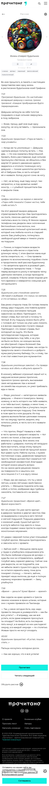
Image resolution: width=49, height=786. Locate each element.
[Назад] (3, 14)
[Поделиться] (31, 64)
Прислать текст (9, 724)
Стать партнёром (32, 728)
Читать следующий (24, 676)
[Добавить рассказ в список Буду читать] (17, 64)
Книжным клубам (32, 719)
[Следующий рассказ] (47, 37)
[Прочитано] (11, 3)
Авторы (28, 724)
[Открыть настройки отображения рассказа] (45, 14)
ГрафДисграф (24, 60)
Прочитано (24, 667)
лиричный (21, 71)
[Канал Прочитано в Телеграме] (26, 711)
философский (32, 71)
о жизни (5, 71)
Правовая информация (11, 740)
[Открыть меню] (45, 3)
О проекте (7, 719)
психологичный (7, 74)
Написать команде (11, 728)
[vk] (21, 684)
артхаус (12, 71)
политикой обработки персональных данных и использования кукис (19, 772)
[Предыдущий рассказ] (2, 37)
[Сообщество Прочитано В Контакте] (22, 711)
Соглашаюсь (24, 781)
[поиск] (39, 3)
